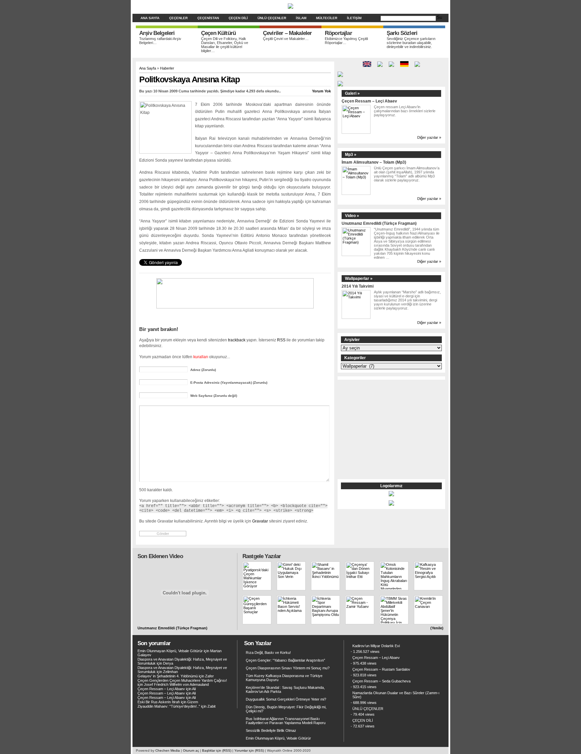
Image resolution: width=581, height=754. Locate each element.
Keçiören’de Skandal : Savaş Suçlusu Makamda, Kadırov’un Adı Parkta (285, 689)
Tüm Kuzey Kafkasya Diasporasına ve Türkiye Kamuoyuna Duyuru (284, 678)
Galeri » (352, 93)
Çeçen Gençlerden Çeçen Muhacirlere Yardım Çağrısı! (182, 680)
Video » (352, 215)
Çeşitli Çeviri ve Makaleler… (286, 39)
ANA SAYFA (150, 18)
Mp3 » (350, 154)
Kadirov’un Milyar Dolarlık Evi (376, 646)
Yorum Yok (321, 91)
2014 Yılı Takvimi (358, 286)
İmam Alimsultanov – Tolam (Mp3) (374, 162)
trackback (236, 340)
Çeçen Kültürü (218, 33)
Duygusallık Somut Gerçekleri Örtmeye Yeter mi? (286, 699)
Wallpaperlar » (359, 278)
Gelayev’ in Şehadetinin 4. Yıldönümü (168, 676)
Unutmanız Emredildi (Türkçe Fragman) (379, 223)
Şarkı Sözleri (402, 33)
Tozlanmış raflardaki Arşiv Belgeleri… (160, 41)
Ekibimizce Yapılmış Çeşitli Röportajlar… (346, 41)
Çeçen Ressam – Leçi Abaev (369, 101)
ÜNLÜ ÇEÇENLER (272, 18)
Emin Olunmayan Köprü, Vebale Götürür (170, 651)
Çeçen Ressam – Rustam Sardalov (381, 669)
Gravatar (260, 521)
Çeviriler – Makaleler (287, 33)
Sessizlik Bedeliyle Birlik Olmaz (271, 730)
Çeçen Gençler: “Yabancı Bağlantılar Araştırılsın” (285, 660)
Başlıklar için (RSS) (216, 750)
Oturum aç (191, 750)
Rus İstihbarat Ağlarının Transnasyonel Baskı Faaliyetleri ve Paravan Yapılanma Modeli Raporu (285, 721)
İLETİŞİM (354, 18)
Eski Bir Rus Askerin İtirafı (159, 702)
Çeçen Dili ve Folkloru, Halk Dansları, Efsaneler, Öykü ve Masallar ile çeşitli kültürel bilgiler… (224, 45)
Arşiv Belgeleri (157, 33)
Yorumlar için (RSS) (249, 750)
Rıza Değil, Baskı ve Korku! (268, 653)
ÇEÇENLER (178, 18)
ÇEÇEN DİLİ (238, 18)
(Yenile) (436, 628)
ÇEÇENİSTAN (208, 18)
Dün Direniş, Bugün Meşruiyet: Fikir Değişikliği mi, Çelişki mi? (286, 709)
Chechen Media (167, 750)
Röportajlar (338, 33)
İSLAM (301, 18)
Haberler (167, 68)
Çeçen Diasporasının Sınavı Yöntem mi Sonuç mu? (288, 668)
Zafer (209, 676)
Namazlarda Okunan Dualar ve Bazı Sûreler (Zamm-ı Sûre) (395, 695)
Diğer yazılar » (429, 137)
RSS (281, 340)
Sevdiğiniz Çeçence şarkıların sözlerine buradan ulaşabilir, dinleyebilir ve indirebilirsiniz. (411, 43)
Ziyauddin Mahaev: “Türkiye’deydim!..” (169, 706)
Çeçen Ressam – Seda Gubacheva (381, 681)
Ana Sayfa (147, 68)
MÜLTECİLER (326, 18)
